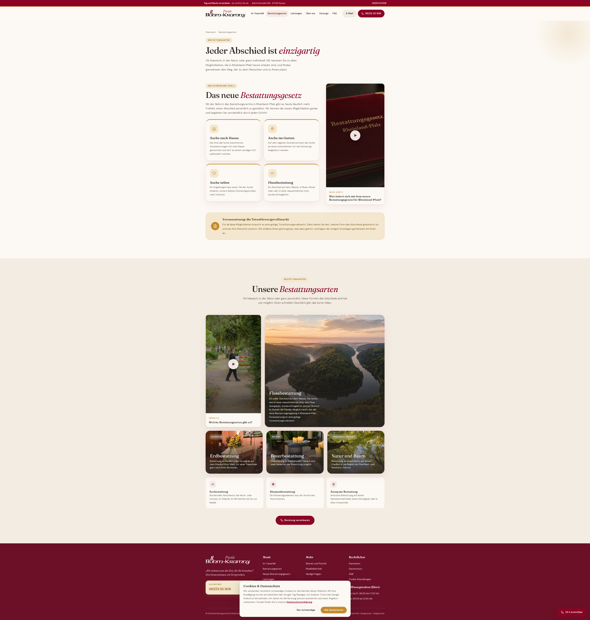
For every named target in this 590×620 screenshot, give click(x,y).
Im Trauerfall (257, 13)
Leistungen (296, 13)
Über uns (310, 13)
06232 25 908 (379, 3)
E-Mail (349, 13)
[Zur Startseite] (225, 13)
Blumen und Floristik (316, 563)
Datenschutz (355, 568)
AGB (351, 574)
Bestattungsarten (277, 13)
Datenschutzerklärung (299, 602)
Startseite (211, 32)
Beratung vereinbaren (297, 520)
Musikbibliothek (314, 568)
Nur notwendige (306, 610)
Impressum (354, 563)
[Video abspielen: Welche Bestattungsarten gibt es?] (233, 364)
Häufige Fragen (313, 574)
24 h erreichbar (574, 612)
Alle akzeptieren (333, 610)
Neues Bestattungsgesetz (276, 574)
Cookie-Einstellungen (360, 579)
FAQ (335, 13)
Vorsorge (324, 13)
